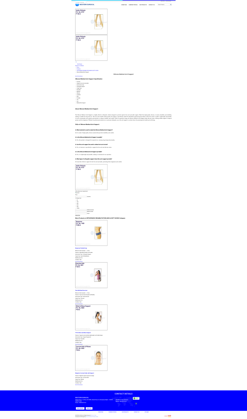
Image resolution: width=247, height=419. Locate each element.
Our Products (143, 4)
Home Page (124, 4)
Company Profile (133, 4)
